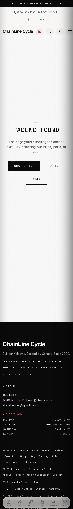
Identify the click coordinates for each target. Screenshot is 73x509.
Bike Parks (55, 496)
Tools (26, 482)
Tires (18, 474)
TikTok (25, 361)
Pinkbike (9, 367)
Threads (23, 367)
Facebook (40, 361)
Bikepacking (27, 456)
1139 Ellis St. (10, 394)
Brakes (50, 469)
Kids (54, 456)
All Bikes (17, 450)
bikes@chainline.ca (39, 400)
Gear (36, 179)
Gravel (46, 450)
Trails (28, 496)
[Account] (60, 31)
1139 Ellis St (36, 19)
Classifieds (10, 462)
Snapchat (57, 367)
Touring (43, 456)
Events (40, 496)
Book (18, 488)
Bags (36, 482)
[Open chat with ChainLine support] (8, 488)
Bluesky (41, 367)
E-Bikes (58, 450)
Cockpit (58, 474)
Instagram (10, 361)
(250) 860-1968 (24, 12)
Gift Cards (29, 462)
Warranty (54, 488)
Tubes (28, 474)
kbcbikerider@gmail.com (19, 405)
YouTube (55, 361)
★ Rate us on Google (17, 374)
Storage (41, 488)
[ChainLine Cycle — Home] (18, 32)
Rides (17, 496)
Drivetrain (36, 469)
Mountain (33, 450)
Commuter (10, 456)
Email (54, 12)
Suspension (42, 474)
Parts (54, 165)
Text (44, 12)
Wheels (7, 474)
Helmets (15, 482)
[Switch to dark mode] (50, 31)
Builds (28, 488)
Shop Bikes (23, 165)
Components (18, 469)
